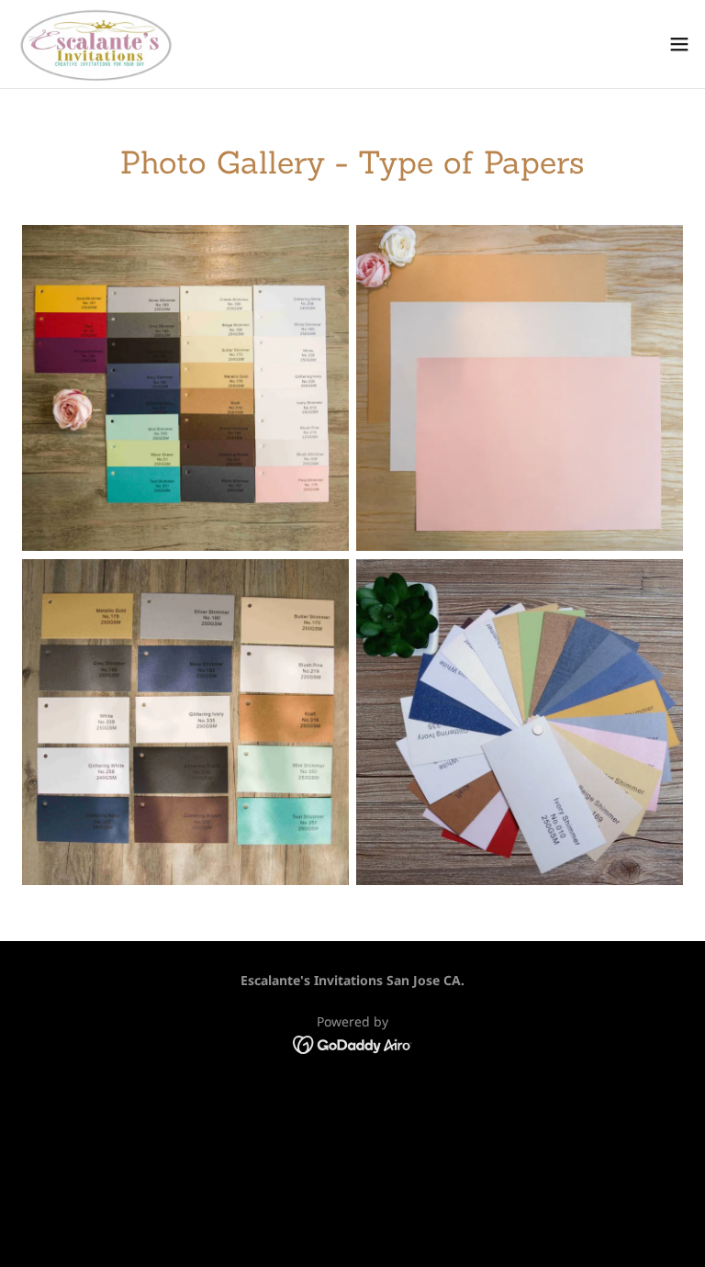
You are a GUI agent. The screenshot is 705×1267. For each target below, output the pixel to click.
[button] (679, 44)
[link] (93, 44)
